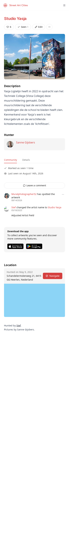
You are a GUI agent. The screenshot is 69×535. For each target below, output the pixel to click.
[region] (34, 300)
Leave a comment (36, 185)
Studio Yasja (15, 18)
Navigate (54, 275)
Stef (13, 207)
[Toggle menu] (64, 5)
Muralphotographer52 (24, 194)
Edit (40, 26)
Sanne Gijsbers (25, 142)
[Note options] (63, 194)
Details (26, 159)
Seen (24, 26)
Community (10, 159)
